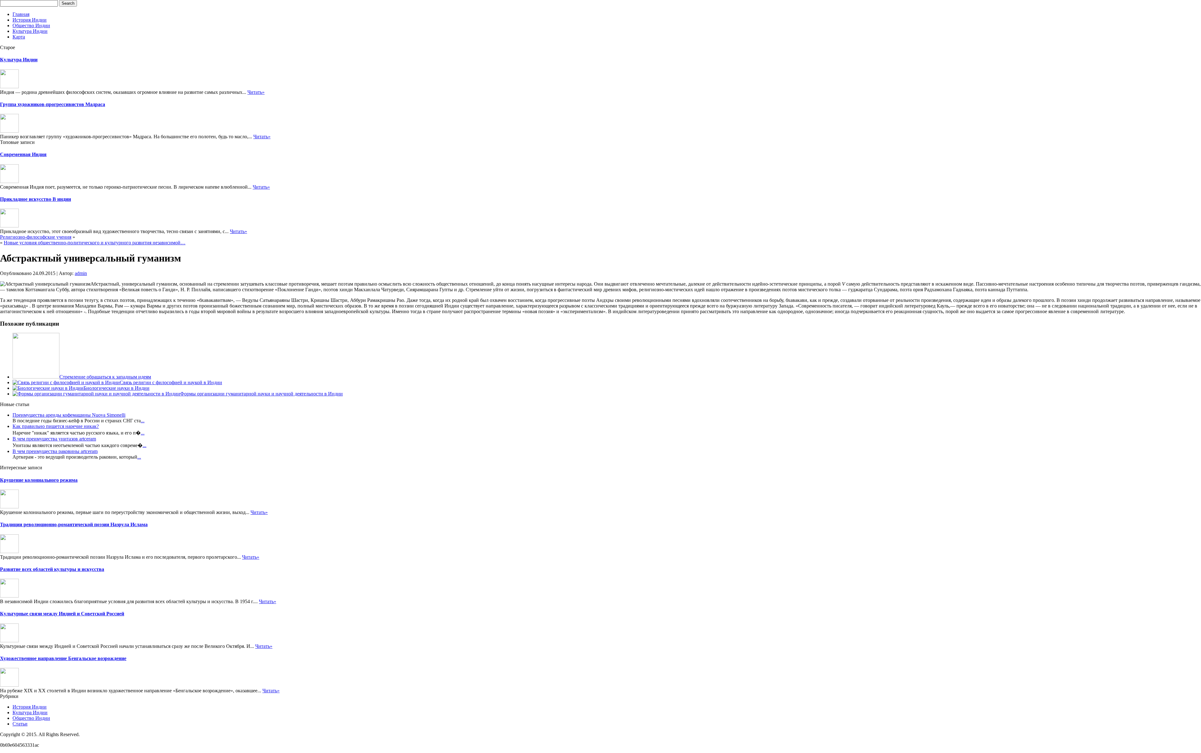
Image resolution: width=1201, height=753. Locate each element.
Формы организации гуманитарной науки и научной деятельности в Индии (261, 393)
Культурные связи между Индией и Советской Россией (62, 613)
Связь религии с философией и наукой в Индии (171, 382)
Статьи (20, 723)
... (142, 420)
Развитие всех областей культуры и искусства (52, 569)
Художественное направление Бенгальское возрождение (63, 658)
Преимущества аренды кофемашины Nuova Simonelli (69, 415)
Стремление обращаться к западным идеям (105, 376)
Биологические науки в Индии (116, 388)
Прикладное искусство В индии (35, 199)
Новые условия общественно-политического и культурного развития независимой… (94, 242)
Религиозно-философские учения (35, 237)
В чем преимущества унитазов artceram (54, 438)
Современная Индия (23, 154)
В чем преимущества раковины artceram (55, 451)
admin (81, 273)
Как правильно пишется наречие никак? (56, 426)
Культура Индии (30, 31)
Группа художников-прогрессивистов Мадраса (52, 104)
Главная (21, 14)
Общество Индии (31, 25)
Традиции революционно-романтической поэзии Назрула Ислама (74, 524)
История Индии (30, 20)
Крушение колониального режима (39, 480)
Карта (19, 36)
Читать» (256, 92)
